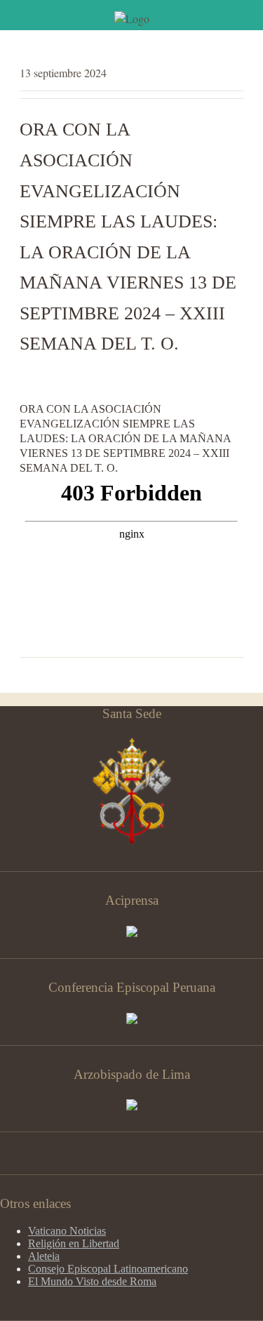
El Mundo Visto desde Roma (92, 1281)
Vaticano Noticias (67, 1231)
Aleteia (44, 1256)
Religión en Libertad (73, 1243)
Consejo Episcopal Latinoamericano (108, 1269)
